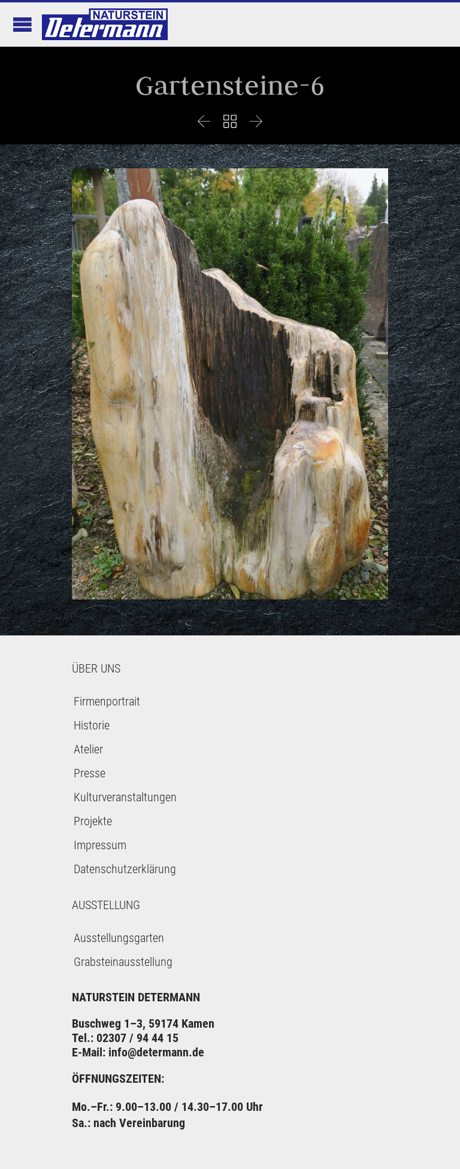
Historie (92, 725)
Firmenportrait (107, 701)
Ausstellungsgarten (119, 938)
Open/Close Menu (22, 24)
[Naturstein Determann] (105, 24)
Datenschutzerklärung (125, 869)
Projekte (93, 821)
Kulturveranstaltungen (125, 797)
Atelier (88, 749)
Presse (89, 773)
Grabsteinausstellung (123, 962)
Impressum (100, 845)
